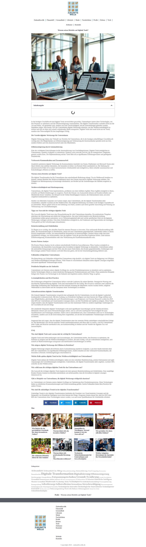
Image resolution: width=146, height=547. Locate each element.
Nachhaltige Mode (62, 482)
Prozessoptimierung (105, 482)
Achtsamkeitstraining (68, 471)
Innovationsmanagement (69, 479)
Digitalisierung (82, 473)
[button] (111, 105)
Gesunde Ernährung (87, 476)
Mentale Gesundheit (38, 482)
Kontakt (78, 25)
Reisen (102, 20)
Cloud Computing (93, 471)
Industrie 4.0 (58, 479)
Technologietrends (36, 487)
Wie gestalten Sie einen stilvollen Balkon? (104, 432)
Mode (77, 20)
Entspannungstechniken (64, 477)
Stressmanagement (106, 484)
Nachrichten (86, 20)
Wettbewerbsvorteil (45, 488)
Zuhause (69, 25)
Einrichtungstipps (36, 477)
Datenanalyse (102, 471)
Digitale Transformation (57, 473)
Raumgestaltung (36, 484)
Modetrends (51, 481)
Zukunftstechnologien (39, 491)
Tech (109, 20)
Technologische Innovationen (90, 487)
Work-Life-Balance (71, 489)
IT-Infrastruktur (80, 479)
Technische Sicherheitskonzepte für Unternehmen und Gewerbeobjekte (83, 456)
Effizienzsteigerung (100, 474)
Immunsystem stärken (47, 479)
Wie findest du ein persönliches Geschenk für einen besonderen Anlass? (40, 431)
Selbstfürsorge (48, 484)
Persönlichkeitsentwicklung (89, 482)
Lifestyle (70, 20)
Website (58, 536)
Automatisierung (81, 471)
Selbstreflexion (63, 484)
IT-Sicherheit (90, 479)
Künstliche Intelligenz (103, 479)
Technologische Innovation (68, 487)
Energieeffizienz (47, 477)
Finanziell (50, 20)
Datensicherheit (36, 474)
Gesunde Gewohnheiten (105, 477)
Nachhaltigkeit (74, 482)
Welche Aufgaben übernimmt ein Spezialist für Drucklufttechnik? (105, 455)
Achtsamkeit (37, 471)
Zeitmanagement (83, 489)
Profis (96, 20)
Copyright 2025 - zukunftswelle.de (73, 545)
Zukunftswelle (39, 20)
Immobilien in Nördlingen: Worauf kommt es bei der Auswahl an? (81, 431)
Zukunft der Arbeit (94, 488)
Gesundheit (60, 20)
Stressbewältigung (91, 484)
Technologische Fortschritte (50, 487)
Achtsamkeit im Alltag (52, 471)
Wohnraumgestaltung (57, 489)
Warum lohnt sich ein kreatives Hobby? (61, 432)
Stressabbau (76, 484)
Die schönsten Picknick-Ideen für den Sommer (40, 456)
